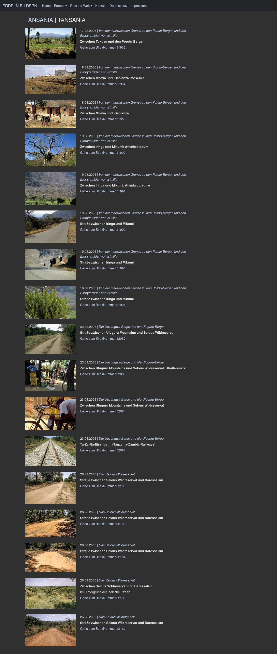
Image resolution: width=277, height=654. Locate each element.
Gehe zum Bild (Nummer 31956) (103, 119)
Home (46, 5)
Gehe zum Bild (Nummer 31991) (103, 191)
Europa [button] (59, 5)
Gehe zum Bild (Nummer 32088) (103, 450)
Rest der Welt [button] (80, 5)
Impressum (139, 5)
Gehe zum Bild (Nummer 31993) (103, 268)
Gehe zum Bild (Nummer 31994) (103, 304)
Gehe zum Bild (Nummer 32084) (103, 411)
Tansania (39, 19)
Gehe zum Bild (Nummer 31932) (103, 47)
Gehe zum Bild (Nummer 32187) (103, 628)
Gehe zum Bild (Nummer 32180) (103, 486)
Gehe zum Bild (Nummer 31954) (103, 83)
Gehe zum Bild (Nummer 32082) (103, 338)
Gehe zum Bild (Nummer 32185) (103, 597)
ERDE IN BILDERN (19, 6)
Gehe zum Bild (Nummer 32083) (103, 374)
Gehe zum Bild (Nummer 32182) (103, 523)
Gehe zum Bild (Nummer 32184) (103, 556)
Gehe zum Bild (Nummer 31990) (103, 152)
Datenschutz (119, 5)
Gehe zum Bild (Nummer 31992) (103, 229)
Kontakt (100, 5)
